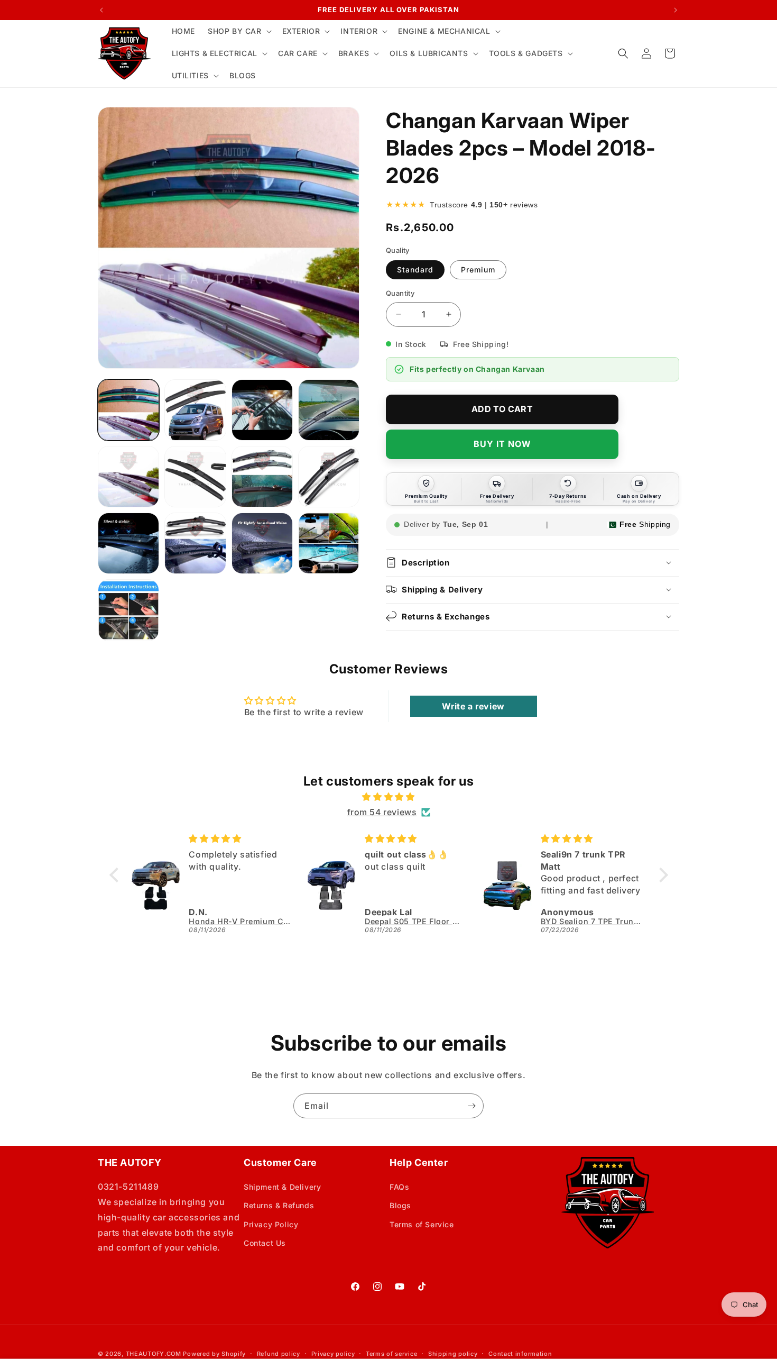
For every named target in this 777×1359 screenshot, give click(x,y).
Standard (415, 269)
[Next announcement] (675, 10)
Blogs (400, 1205)
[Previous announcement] (101, 10)
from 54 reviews (382, 812)
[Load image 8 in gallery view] (328, 476)
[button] (238, 31)
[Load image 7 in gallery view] (262, 476)
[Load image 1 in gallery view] (128, 410)
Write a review (473, 706)
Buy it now (502, 444)
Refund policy (278, 1353)
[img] (389, 797)
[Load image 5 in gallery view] (128, 476)
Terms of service (391, 1353)
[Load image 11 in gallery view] (262, 543)
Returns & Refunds (279, 1205)
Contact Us (265, 1242)
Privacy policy (333, 1353)
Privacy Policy (271, 1224)
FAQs (399, 1186)
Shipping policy (453, 1353)
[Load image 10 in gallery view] (195, 543)
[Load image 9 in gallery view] (128, 543)
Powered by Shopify (214, 1353)
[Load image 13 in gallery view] (128, 610)
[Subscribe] (471, 1105)
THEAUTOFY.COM (153, 1353)
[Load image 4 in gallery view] (328, 410)
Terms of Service (422, 1224)
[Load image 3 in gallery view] (262, 410)
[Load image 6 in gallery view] (195, 476)
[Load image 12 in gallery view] (328, 543)
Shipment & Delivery (282, 1186)
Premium (478, 269)
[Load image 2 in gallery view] (195, 410)
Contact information (520, 1353)
